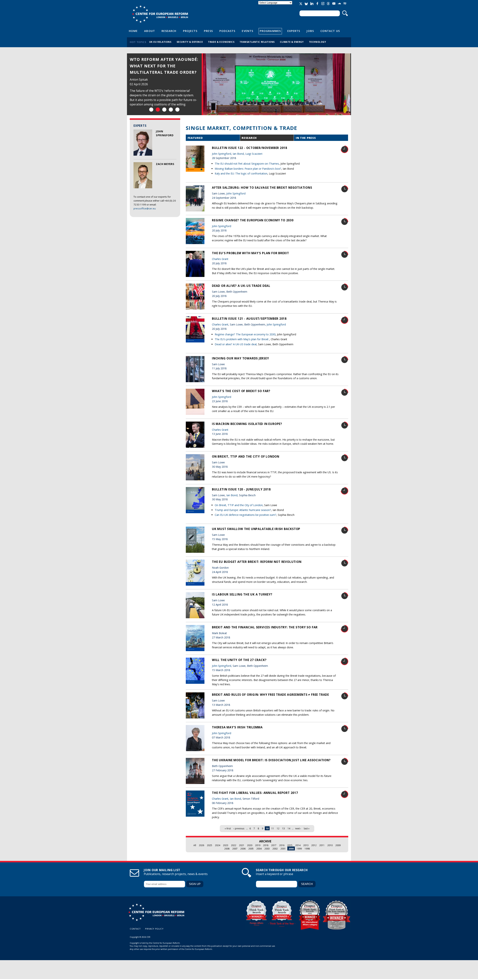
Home (133, 31)
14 (289, 828)
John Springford (221, 153)
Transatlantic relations (257, 41)
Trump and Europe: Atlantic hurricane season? (243, 510)
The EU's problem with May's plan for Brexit (250, 253)
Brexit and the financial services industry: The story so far (265, 627)
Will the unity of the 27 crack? (239, 660)
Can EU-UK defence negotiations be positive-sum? (245, 515)
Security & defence (190, 41)
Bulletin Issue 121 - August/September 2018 (249, 319)
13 (283, 828)
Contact (135, 928)
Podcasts (227, 31)
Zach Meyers (165, 164)
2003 (267, 848)
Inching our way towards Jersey (240, 358)
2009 (338, 845)
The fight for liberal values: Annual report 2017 (255, 793)
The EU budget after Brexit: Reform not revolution (257, 562)
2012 (313, 845)
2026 (201, 845)
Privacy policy (154, 928)
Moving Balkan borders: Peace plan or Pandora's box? (248, 168)
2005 (251, 848)
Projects (190, 31)
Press (208, 31)
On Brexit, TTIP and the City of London (245, 456)
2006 (243, 848)
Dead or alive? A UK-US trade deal (241, 286)
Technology (317, 41)
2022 (233, 845)
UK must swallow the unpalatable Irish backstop (256, 529)
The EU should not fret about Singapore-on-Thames (247, 163)
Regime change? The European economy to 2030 (253, 220)
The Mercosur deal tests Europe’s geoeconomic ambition (160, 66)
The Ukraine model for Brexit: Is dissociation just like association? (271, 760)
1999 (299, 848)
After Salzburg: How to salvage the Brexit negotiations (262, 187)
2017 (273, 845)
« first (228, 828)
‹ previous (239, 828)
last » (306, 828)
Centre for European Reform (160, 14)
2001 (283, 848)
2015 (289, 845)
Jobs (310, 31)
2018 (265, 845)
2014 (297, 845)
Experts (293, 31)
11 (272, 828)
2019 (257, 845)
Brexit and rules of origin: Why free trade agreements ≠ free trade (270, 695)
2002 (275, 848)
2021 (241, 845)
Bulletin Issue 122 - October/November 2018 (249, 148)
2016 (281, 845)
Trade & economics (221, 41)
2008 (226, 848)
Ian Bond (238, 153)
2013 (305, 845)
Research (169, 31)
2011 (322, 845)
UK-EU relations (160, 41)
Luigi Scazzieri (253, 153)
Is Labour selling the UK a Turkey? (242, 594)
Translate (275, 5)
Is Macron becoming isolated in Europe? (247, 424)
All (194, 845)
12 (278, 828)
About (149, 31)
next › (298, 828)
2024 (217, 845)
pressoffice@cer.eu (145, 208)
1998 (307, 848)
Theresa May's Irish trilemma (237, 727)
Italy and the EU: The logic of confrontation (241, 173)
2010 (330, 845)
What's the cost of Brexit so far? (241, 391)
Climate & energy (292, 41)
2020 (249, 845)
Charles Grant (220, 259)
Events (247, 31)
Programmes (270, 31)
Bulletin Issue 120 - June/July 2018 (241, 489)
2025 (209, 845)
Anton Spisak (139, 80)
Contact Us (330, 31)
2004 (259, 848)
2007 (235, 848)
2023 (225, 845)
